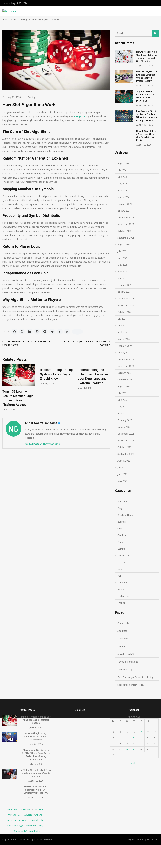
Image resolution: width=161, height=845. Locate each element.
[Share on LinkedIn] (30, 332)
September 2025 (125, 237)
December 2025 (125, 217)
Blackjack (122, 501)
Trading (121, 602)
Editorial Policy (124, 669)
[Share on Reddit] (52, 332)
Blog (119, 508)
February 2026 (124, 203)
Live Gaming (29, 97)
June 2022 (122, 474)
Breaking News (125, 514)
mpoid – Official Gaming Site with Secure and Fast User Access (36, 720)
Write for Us (123, 646)
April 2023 (122, 413)
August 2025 (123, 244)
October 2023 (124, 372)
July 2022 (122, 467)
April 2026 (122, 190)
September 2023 (125, 379)
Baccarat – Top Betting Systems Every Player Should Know (56, 374)
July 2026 (122, 170)
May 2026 (122, 183)
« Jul (133, 763)
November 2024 (125, 305)
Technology (123, 596)
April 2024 (122, 332)
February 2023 (124, 420)
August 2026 (123, 163)
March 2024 (123, 339)
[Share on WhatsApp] (37, 332)
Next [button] (108, 389)
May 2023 (122, 406)
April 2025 (122, 271)
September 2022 (125, 453)
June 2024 (122, 325)
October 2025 (124, 230)
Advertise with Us (126, 653)
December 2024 (125, 298)
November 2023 (125, 366)
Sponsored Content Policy (130, 684)
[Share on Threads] (67, 332)
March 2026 (123, 197)
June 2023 (122, 399)
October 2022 (124, 447)
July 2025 (122, 251)
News (120, 568)
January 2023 (124, 426)
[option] (19, 387)
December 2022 (125, 433)
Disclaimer (122, 638)
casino (120, 528)
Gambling (122, 535)
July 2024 (122, 318)
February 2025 (124, 285)
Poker (120, 575)
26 (127, 749)
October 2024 (124, 312)
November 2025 (125, 224)
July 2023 (122, 393)
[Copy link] (77, 332)
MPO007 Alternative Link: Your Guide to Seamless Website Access (36, 773)
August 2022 (123, 460)
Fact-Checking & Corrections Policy (135, 677)
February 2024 (124, 345)
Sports (120, 589)
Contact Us (123, 623)
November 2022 (125, 440)
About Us (122, 630)
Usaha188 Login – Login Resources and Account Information (36, 736)
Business (122, 521)
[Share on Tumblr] (60, 332)
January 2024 (124, 352)
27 (134, 749)
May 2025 (122, 264)
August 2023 (123, 386)
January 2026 (124, 210)
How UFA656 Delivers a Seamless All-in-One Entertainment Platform (36, 789)
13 (134, 738)
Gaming (121, 548)
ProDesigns (153, 839)
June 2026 (122, 176)
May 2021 (122, 480)
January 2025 (124, 291)
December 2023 (125, 359)
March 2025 (123, 278)
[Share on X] (22, 332)
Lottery (121, 562)
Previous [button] (4, 389)
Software (122, 582)
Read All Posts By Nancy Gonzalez (42, 443)
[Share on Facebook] (14, 332)
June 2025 (122, 257)
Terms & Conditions (127, 661)
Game (120, 541)
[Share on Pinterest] (45, 332)
